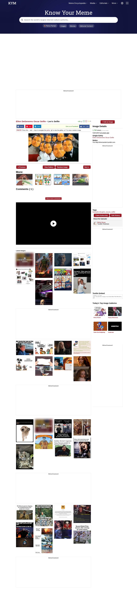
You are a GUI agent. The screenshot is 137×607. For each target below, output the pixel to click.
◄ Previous (21, 167)
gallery (48, 130)
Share (21, 126)
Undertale (111, 332)
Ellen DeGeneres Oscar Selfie (31, 121)
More (114, 3)
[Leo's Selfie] (53, 147)
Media (92, 3)
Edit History (116, 215)
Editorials (103, 3)
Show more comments (53, 198)
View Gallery (48, 167)
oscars (108, 212)
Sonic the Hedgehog (99, 332)
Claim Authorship (101, 215)
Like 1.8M (85, 126)
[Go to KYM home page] (12, 4)
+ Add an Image (107, 122)
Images (63, 26)
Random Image (62, 167)
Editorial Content (86, 26)
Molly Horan (101, 222)
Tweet (38, 126)
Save (29, 126)
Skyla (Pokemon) (113, 317)
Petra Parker (97, 317)
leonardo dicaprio (99, 212)
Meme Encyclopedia (77, 3)
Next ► (87, 167)
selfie (113, 212)
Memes (73, 26)
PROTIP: (19, 130)
